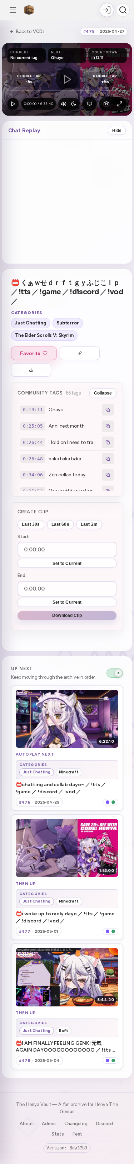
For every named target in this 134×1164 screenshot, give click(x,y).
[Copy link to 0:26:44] (108, 442)
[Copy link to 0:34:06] (108, 475)
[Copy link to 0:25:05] (108, 426)
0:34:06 (33, 474)
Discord (104, 1123)
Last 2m (89, 524)
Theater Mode (90, 104)
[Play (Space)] (13, 104)
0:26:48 (33, 458)
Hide (117, 130)
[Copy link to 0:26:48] (108, 458)
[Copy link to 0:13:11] (108, 410)
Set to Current (67, 563)
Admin (49, 1123)
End (21, 575)
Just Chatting (30, 323)
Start (23, 536)
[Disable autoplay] (114, 673)
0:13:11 (33, 409)
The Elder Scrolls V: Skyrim (44, 335)
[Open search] (123, 10)
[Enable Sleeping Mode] (73, 104)
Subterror (67, 323)
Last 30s (31, 524)
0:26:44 (33, 442)
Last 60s (60, 524)
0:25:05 (33, 426)
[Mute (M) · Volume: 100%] (63, 104)
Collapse (103, 393)
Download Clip (67, 615)
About (27, 1123)
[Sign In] (107, 10)
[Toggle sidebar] (12, 9)
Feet (78, 1134)
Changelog (76, 1123)
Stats (57, 1134)
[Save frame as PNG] (106, 104)
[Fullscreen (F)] (120, 104)
